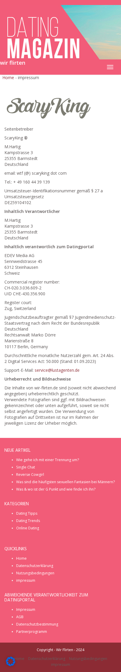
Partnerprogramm (31, 631)
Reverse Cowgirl (30, 474)
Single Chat (25, 467)
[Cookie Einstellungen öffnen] (10, 664)
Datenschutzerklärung (34, 565)
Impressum (25, 609)
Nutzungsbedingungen (35, 573)
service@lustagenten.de (57, 370)
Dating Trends (28, 520)
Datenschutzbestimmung (37, 624)
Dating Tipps (26, 513)
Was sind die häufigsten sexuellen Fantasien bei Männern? (65, 481)
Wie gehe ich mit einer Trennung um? (47, 459)
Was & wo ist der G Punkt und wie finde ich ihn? (55, 489)
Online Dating (27, 528)
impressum (25, 580)
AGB (19, 616)
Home (8, 77)
